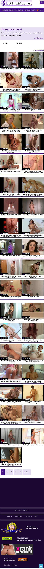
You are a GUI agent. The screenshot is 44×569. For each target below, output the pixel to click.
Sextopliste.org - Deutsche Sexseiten (29, 540)
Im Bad (5, 43)
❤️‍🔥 (40, 10)
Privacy (28, 516)
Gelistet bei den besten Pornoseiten (32, 527)
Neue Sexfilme (18, 10)
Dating (34, 10)
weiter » (26, 472)
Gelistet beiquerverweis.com (9, 559)
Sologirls (19, 43)
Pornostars (27, 10)
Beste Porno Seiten (10, 565)
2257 (36, 516)
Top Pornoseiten (22, 538)
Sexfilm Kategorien (7, 10)
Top (41, 566)
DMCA (8, 516)
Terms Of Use (18, 516)
